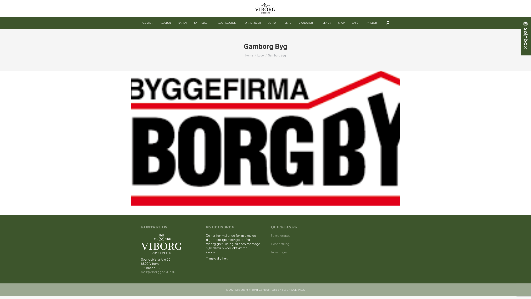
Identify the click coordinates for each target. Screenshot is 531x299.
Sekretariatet (280, 236)
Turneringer (279, 252)
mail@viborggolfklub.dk (158, 272)
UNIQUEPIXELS (296, 289)
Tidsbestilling (280, 244)
